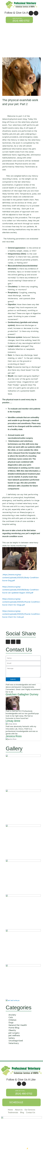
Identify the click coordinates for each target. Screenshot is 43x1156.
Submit (13, 679)
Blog (22, 1112)
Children (12, 1020)
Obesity (12, 1030)
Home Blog (13, 1027)
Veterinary (13, 1043)
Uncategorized (15, 1040)
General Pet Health (17, 1025)
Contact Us (30, 1112)
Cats (10, 1017)
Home (10, 1110)
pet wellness (14, 1035)
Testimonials (13, 1112)
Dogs (10, 1022)
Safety (11, 1038)
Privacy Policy (7, 1137)
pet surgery (13, 1033)
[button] (39, 20)
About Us (18, 1110)
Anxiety (12, 1015)
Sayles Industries (34, 1148)
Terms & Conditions (31, 1135)
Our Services (30, 1110)
